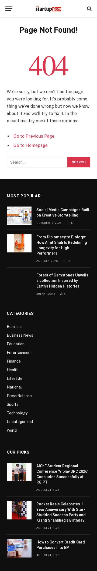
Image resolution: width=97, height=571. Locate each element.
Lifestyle (14, 378)
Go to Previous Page (33, 136)
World (12, 430)
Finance (14, 361)
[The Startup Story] (48, 9)
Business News (20, 335)
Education (16, 344)
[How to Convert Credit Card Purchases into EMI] (19, 548)
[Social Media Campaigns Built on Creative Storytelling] (19, 216)
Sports (12, 404)
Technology (17, 413)
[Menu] (8, 9)
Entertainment (19, 352)
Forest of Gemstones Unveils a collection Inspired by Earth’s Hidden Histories (62, 280)
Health (13, 370)
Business (14, 327)
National (14, 387)
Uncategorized (20, 422)
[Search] (89, 9)
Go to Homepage (30, 145)
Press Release (19, 396)
